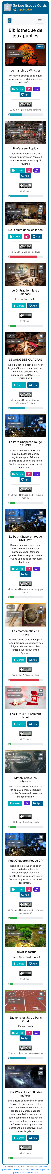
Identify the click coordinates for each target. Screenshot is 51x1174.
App (26, 94)
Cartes (19, 89)
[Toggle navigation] (40, 21)
